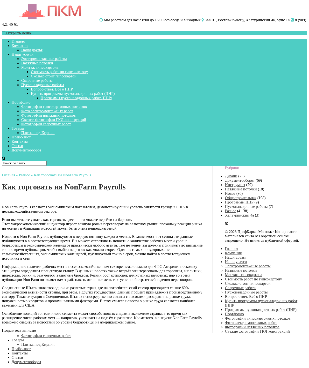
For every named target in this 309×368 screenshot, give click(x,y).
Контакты (20, 141)
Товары (18, 128)
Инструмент (235, 185)
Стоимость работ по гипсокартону (59, 72)
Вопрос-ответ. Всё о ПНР (52, 89)
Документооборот (26, 150)
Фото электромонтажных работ (47, 111)
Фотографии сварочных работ (46, 124)
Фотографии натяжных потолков (48, 115)
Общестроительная (240, 198)
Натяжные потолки (37, 63)
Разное (24, 175)
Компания (20, 46)
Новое (230, 193)
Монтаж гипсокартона (39, 67)
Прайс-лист (21, 137)
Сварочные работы (37, 80)
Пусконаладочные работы (42, 85)
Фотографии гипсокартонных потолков (54, 107)
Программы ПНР (239, 202)
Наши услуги (23, 54)
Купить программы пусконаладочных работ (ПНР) (73, 93)
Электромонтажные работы (44, 59)
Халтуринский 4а (239, 215)
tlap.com (124, 220)
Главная (18, 41)
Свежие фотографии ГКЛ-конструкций (53, 120)
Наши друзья (31, 50)
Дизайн (231, 176)
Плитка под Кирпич (38, 133)
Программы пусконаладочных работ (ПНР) (76, 98)
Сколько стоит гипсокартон (54, 76)
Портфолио (21, 102)
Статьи (17, 146)
